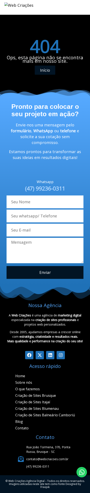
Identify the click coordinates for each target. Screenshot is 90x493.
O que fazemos (27, 389)
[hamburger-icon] (59, 7)
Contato (22, 428)
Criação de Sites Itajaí (32, 402)
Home (20, 376)
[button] (80, 6)
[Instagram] (61, 355)
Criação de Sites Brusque (35, 395)
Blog (19, 421)
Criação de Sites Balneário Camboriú (45, 415)
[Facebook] (29, 355)
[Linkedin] (50, 355)
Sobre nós (23, 382)
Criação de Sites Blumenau (37, 408)
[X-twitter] (40, 355)
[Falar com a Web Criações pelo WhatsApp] (81, 472)
